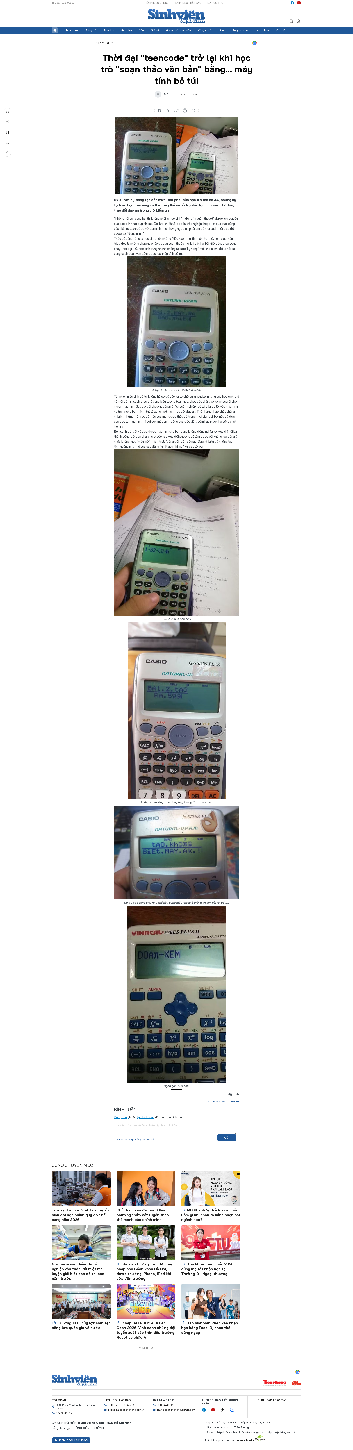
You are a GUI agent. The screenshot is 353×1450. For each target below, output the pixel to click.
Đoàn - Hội (72, 30)
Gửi (226, 1137)
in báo (185, 110)
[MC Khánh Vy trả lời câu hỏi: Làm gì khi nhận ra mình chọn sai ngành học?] (210, 1188)
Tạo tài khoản (145, 1117)
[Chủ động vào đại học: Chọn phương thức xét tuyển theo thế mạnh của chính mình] (146, 1188)
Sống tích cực (241, 30)
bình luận (193, 110)
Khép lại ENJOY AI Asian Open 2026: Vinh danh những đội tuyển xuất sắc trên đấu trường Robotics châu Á (146, 1330)
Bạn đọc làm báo (73, 1440)
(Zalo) (130, 1405)
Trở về (7, 152)
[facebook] (292, 3)
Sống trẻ (91, 30)
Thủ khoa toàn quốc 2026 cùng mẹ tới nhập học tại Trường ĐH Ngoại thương (207, 1269)
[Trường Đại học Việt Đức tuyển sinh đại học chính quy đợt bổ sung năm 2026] (81, 1188)
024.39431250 (64, 1413)
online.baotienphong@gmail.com (176, 1409)
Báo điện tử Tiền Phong (176, 16)
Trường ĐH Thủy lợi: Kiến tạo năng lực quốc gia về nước (81, 1325)
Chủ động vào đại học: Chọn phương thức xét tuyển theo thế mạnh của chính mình (143, 1215)
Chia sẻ (7, 122)
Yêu (141, 30)
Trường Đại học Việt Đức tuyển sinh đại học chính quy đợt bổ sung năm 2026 (80, 1215)
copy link (176, 110)
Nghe (7, 111)
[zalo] (234, 1410)
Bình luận (7, 142)
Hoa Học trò (214, 3)
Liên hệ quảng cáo (117, 1400)
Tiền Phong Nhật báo (187, 3)
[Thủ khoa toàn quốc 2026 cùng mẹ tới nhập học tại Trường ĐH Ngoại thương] (210, 1242)
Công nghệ (204, 30)
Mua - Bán (263, 30)
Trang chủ (55, 30)
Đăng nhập (121, 1117)
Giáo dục (109, 30)
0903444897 (165, 1405)
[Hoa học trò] (296, 1383)
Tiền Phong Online (156, 3)
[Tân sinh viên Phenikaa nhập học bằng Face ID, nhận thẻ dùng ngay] (210, 1301)
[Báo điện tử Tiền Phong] (274, 1383)
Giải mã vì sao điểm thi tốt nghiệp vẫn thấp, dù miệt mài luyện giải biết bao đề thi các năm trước (78, 1271)
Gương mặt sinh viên (178, 30)
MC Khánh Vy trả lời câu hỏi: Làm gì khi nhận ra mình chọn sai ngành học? (210, 1215)
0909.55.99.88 (117, 1405)
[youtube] (299, 3)
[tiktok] (224, 1410)
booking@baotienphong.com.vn (126, 1409)
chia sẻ (159, 110)
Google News (254, 43)
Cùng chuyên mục (72, 1165)
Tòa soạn (59, 1400)
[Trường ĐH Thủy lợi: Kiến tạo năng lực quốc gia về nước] (81, 1301)
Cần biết (281, 30)
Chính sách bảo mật (272, 1400)
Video (222, 30)
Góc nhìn (126, 30)
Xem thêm (298, 30)
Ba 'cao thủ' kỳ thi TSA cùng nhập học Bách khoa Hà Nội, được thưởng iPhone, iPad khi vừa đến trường (145, 1271)
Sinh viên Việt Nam (74, 1380)
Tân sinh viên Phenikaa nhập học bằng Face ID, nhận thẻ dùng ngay (209, 1328)
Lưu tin (7, 132)
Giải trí (155, 30)
